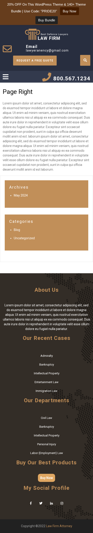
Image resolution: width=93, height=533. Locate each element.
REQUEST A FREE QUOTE (34, 60)
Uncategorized (24, 238)
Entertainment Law (46, 382)
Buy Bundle (46, 20)
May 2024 (21, 195)
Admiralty (46, 355)
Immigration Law (46, 391)
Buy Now (46, 478)
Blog (17, 230)
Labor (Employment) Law (46, 453)
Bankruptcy (46, 364)
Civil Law (46, 418)
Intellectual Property (46, 373)
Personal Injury (46, 444)
